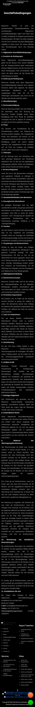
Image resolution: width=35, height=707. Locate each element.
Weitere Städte (25, 685)
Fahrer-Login (6, 640)
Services (5, 643)
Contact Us (6, 651)
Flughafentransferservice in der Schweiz (10, 670)
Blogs (4, 634)
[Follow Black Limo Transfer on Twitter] (17, 692)
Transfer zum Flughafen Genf (27, 642)
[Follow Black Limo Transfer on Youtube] (17, 697)
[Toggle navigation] (34, 4)
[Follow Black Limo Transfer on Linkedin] (17, 694)
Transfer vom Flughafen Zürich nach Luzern (27, 675)
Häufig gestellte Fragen (9, 637)
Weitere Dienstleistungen (7, 674)
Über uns (5, 628)
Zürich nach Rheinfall (26, 672)
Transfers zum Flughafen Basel (25, 634)
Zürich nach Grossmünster (24, 661)
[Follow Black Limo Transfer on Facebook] (17, 690)
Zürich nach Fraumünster (24, 665)
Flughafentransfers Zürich (26, 630)
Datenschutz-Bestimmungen (20, 704)
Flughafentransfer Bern (27, 638)
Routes (5, 648)
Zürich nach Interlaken (27, 682)
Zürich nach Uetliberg (26, 669)
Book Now (6, 631)
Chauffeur (6, 645)
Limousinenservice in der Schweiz (9, 665)
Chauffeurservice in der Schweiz (9, 661)
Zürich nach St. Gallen (26, 679)
